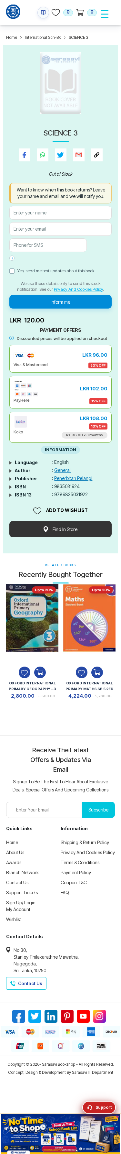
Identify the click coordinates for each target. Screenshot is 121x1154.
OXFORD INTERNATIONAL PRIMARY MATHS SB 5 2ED (89, 686)
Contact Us (17, 882)
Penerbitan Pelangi (73, 478)
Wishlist (13, 919)
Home (11, 37)
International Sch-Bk (43, 37)
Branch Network (22, 872)
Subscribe (98, 809)
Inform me (60, 302)
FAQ (65, 892)
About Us (15, 852)
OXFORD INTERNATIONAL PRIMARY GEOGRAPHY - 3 (32, 686)
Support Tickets (22, 892)
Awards (13, 862)
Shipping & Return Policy (85, 842)
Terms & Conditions (80, 862)
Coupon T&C (74, 882)
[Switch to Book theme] (43, 12)
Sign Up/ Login (20, 902)
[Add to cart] (40, 672)
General (62, 470)
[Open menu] (104, 13)
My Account (18, 909)
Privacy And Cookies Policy (78, 289)
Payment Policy (76, 872)
